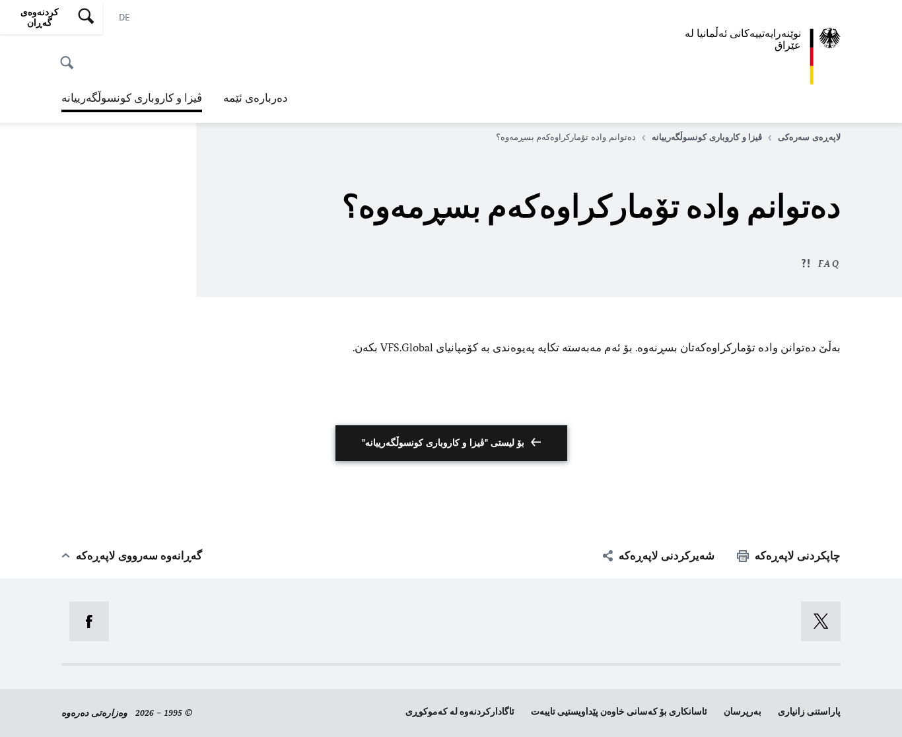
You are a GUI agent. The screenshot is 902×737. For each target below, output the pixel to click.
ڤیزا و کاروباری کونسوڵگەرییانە (131, 101)
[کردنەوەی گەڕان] (70, 55)
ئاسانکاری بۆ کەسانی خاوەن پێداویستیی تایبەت (619, 711)
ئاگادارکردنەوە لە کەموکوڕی (459, 711)
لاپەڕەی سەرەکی (809, 137)
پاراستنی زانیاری (809, 711)
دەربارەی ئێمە (255, 97)
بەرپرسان (742, 711)
